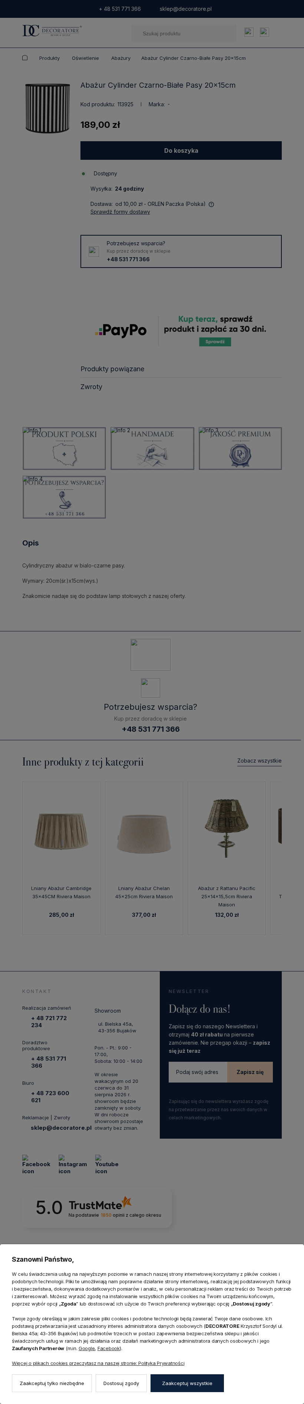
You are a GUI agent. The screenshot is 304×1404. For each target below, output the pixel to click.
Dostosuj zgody (121, 1383)
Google (87, 1348)
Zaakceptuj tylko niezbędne (52, 1383)
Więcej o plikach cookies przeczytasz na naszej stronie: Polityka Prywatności (98, 1363)
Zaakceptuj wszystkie (187, 1383)
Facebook (109, 1348)
